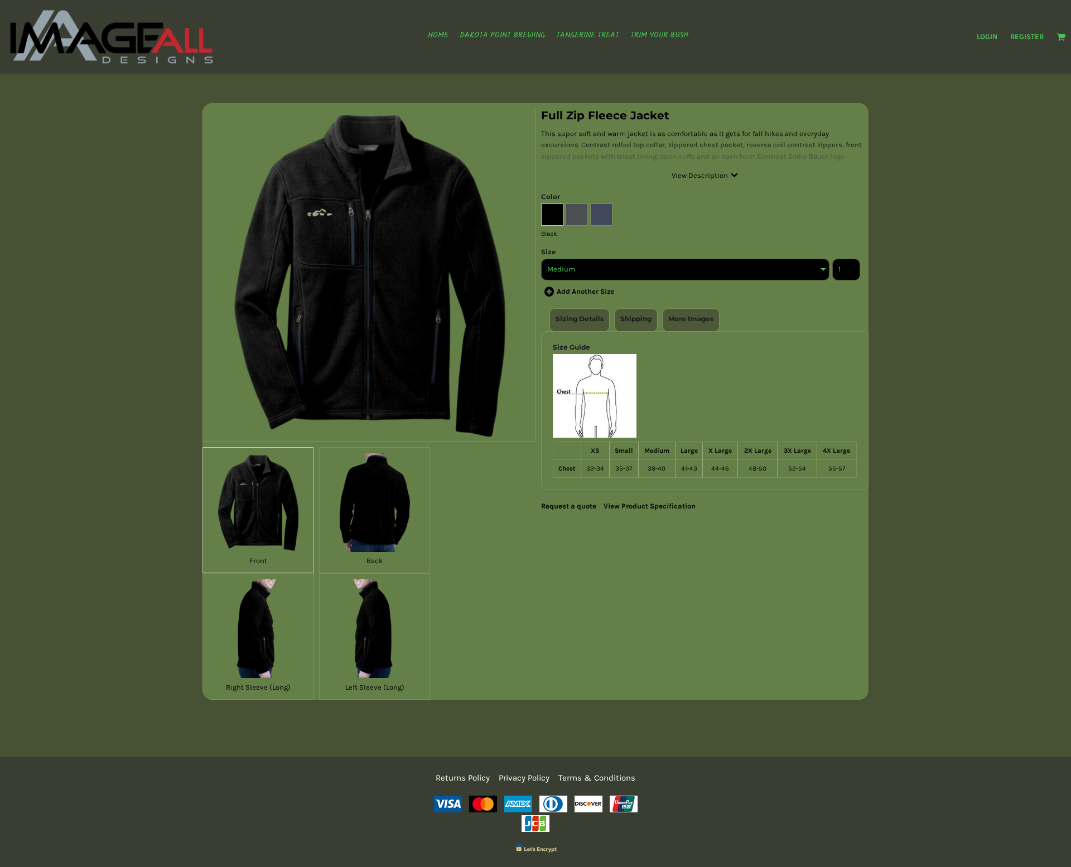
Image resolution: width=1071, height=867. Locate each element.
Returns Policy (463, 778)
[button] (1060, 36)
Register (1027, 36)
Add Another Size (585, 291)
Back (374, 560)
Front (258, 560)
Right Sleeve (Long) (258, 687)
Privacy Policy (524, 778)
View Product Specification (650, 506)
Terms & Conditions (596, 778)
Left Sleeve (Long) (374, 687)
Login (987, 36)
